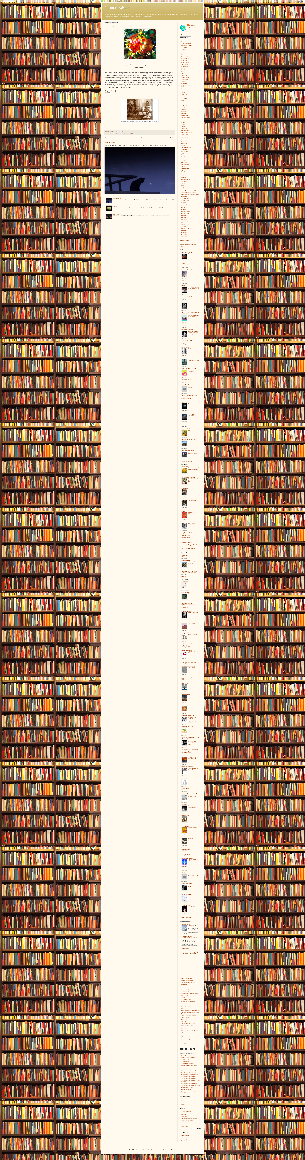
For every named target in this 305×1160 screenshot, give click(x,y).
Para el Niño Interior (185, 854)
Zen (182, 1038)
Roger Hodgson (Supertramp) (188, 173)
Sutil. (189, 403)
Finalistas (190, 594)
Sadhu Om (183, 177)
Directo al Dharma (185, 924)
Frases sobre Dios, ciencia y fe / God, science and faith (190, 738)
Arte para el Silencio (186, 633)
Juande (182, 119)
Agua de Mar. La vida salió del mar (189, 1055)
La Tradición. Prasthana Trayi (188, 1001)
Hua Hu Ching (184, 105)
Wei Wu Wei (184, 232)
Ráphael (183, 170)
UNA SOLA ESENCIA (186, 540)
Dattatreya (183, 81)
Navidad (183, 145)
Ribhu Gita (183, 172)
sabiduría (183, 556)
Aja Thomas (184, 51)
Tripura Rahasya (184, 221)
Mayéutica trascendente (186, 132)
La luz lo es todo (116, 214)
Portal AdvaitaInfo (185, 1135)
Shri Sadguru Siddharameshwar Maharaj (190, 194)
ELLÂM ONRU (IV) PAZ (192, 513)
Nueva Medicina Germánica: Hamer (189, 1083)
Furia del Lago (184, 90)
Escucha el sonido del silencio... (188, 522)
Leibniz (183, 126)
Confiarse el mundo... (192, 253)
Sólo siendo (190, 838)
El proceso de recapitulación (187, 790)
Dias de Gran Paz (185, 535)
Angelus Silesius (185, 56)
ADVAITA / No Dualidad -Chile (189, 395)
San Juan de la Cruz (185, 179)
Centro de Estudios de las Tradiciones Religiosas (189, 1113)
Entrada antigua (171, 137)
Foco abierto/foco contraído (187, 381)
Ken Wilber (183, 123)
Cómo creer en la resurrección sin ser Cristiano (192, 796)
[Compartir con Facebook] (121, 131)
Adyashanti (183, 49)
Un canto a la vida (185, 694)
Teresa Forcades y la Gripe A (187, 1087)
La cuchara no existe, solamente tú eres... (189, 677)
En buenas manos (185, 1061)
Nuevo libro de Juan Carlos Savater (192, 370)
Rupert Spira (184, 1019)
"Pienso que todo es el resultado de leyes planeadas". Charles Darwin (193, 742)
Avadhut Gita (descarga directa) (188, 982)
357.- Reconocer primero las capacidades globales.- (193, 316)
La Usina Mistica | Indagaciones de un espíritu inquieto (189, 750)
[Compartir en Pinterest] (123, 131)
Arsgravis (183, 1104)
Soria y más (183, 1101)
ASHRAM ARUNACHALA (188, 358)
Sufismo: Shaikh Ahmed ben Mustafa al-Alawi (190, 1031)
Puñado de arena (191, 623)
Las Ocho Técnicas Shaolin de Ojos (189, 1065)
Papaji (182, 153)
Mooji (182, 141)
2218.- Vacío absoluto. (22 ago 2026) (193, 562)
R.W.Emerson (184, 162)
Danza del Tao (184, 848)
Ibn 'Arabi (183, 109)
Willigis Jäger (184, 234)
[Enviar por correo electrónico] (117, 131)
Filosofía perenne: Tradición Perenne (189, 993)
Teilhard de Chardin (185, 211)
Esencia (183, 280)
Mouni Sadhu (184, 143)
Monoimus (183, 140)
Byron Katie (184, 70)
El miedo (114, 206)
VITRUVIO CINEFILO (187, 767)
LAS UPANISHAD (185, 1003)
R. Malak (183, 160)
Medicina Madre (185, 853)
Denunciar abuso (184, 240)
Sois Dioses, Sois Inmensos (187, 661)
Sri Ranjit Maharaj (185, 200)
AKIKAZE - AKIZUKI (187, 252)
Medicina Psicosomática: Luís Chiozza (189, 1071)
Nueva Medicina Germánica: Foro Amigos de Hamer (190, 1080)
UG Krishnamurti (185, 225)
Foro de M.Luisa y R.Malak (187, 1137)
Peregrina (183, 778)
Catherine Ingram (185, 72)
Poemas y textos (185, 788)
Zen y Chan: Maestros (186, 1039)
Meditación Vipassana (186, 936)
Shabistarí (183, 189)
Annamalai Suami (185, 58)
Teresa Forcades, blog (186, 1089)
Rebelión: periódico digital (187, 1120)
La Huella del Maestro (186, 385)
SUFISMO (183, 202)
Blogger (174, 1149)
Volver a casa (191, 925)
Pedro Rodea (184, 157)
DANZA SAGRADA (192, 906)
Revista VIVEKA (185, 1017)
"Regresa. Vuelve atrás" (187, 542)
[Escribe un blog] (118, 131)
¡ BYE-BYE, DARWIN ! (187, 894)
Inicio (141, 137)
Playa (182, 679)
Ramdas (183, 166)
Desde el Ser (184, 402)
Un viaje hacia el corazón (187, 1122)
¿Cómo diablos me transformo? (189, 793)
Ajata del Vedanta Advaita (187, 450)
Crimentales (183, 1116)
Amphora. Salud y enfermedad (188, 1057)
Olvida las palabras (110, 142)
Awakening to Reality (186, 603)
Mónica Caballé (184, 138)
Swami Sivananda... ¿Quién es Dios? (192, 524)
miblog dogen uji (185, 560)
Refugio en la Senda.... (186, 650)
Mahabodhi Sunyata (185, 1006)
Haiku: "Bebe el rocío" (193, 667)
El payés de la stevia (185, 1059)
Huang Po (183, 107)
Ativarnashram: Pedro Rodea (187, 980)
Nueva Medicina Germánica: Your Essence (190, 1085)
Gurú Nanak (184, 98)
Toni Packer (184, 217)
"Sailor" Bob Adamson (186, 43)
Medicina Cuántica (185, 1069)
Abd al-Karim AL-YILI (186, 45)
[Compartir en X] (120, 131)
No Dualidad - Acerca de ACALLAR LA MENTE (193, 287)
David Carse (184, 83)
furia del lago (184, 488)
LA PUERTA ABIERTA (187, 611)
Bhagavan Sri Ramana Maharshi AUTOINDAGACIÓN (189, 545)
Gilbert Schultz (184, 94)
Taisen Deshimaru (185, 207)
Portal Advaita (184, 1141)
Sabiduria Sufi (184, 622)
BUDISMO (183, 68)
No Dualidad (184, 466)
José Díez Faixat (184, 115)
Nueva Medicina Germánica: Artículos (189, 1072)
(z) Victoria (192, 25)
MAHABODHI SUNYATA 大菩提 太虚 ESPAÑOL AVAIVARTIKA (189, 952)
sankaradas (184, 499)
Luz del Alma (184, 837)
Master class (190, 348)
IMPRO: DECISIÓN (185, 849)
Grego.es (183, 576)
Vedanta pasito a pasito (187, 270)
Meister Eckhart (184, 134)
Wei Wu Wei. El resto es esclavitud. (193, 386)
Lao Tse (183, 124)
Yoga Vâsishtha (184, 236)
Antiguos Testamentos (186, 1111)
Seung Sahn (183, 187)
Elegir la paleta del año (186, 752)
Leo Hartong (184, 128)
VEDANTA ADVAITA (129, 133)
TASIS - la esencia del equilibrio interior (189, 510)
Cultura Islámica (185, 988)
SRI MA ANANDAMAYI (187, 1025)
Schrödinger (184, 181)
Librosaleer (183, 1102)
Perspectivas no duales (186, 461)
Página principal (184, 1126)
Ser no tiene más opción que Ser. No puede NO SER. (193, 480)
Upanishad (183, 226)
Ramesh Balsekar (185, 168)
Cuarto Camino (184, 79)
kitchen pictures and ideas (192, 817)
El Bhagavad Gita (185, 991)
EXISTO (183, 286)
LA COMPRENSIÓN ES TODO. (189, 369)
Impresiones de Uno (186, 379)
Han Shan (183, 104)
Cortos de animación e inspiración (188, 662)
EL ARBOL (190, 779)
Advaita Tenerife (185, 347)
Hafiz (182, 100)
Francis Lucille (184, 89)
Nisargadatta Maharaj (114, 133)
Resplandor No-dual (186, 429)
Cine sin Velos (184, 873)
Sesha (182, 185)
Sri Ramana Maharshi (186, 198)
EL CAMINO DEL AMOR (187, 727)
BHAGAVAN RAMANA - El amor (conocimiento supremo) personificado (193, 332)
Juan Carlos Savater (185, 117)
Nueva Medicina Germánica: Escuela (189, 1074)
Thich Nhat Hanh (185, 213)
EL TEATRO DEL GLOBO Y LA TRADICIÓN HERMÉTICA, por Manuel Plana (192, 719)
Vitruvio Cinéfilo (185, 1099)
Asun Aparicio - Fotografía (187, 705)
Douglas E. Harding (185, 85)
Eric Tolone (183, 87)
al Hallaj (183, 53)
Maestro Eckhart (185, 1005)
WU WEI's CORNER (186, 413)
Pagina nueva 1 (185, 948)
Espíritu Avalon (185, 756)
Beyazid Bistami (184, 66)
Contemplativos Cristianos (187, 986)
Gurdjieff (183, 96)
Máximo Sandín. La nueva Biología (189, 1118)
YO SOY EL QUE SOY (187, 330)
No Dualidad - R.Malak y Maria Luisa (189, 341)
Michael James (184, 136)
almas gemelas (184, 869)
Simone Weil (184, 196)
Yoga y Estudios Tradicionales (188, 296)
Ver (182, 326)
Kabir (182, 121)
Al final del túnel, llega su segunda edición (193, 806)
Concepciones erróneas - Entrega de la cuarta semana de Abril (189, 397)
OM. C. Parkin (184, 151)
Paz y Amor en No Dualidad (188, 548)
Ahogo (183, 343)
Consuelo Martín (185, 77)
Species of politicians (192, 634)
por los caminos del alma (187, 858)
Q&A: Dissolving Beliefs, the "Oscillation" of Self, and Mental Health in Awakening (190, 606)
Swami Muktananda (185, 206)
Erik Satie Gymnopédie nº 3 (193, 613)
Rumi (182, 175)
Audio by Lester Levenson (187, 425)
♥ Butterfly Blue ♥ (185, 592)
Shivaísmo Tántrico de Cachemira (188, 192)
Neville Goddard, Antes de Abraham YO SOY (193, 452)
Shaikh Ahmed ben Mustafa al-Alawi (189, 190)
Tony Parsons (184, 219)
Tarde (182, 282)
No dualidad (121, 133)
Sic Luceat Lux (185, 815)
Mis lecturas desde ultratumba (192, 885)
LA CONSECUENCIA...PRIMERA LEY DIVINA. (193, 361)
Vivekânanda (184, 230)
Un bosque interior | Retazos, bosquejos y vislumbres (188, 644)
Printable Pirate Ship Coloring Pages (189, 298)
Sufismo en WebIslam (186, 1027)
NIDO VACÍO (191, 441)
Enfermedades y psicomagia (187, 1063)
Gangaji (183, 92)
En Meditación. (185, 826)
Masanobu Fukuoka (185, 130)
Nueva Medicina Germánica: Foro (188, 1076)
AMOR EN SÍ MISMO (193, 728)
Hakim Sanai (184, 102)
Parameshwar (184, 155)
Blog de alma (184, 581)
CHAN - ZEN (184, 73)
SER (189, 430)
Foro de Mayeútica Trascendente (188, 1139)
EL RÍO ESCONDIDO (186, 917)
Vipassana (183, 1036)
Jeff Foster (183, 113)
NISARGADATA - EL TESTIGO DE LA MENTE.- (190, 313)
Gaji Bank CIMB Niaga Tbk (193, 652)
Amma (182, 55)
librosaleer (183, 804)
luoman (160, 1149)
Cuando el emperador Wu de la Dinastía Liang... (193, 468)
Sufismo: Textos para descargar (188, 1034)
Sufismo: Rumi (184, 1029)
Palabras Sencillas (185, 537)
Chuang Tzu (184, 75)
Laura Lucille (184, 424)
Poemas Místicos (185, 158)
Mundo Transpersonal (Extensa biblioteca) (190, 1010)
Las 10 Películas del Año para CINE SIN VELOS (193, 874)
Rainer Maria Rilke (185, 164)
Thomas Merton (184, 215)
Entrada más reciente (109, 137)
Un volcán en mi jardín (186, 646)
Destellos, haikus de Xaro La (188, 666)
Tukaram (183, 223)
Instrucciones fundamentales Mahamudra (187, 265)
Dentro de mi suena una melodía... (193, 860)
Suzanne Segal (184, 204)
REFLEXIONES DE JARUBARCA (189, 571)
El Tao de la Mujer (186, 905)
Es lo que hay (184, 325)
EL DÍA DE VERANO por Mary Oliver (190, 578)
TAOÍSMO (183, 209)
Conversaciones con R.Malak (188, 477)
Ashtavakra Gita (184, 64)
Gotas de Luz (184, 683)
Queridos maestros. (192, 500)
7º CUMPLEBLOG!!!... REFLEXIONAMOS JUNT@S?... (193, 759)
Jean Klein (183, 111)
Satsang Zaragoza (185, 302)
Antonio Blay (184, 60)
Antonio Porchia (185, 62)
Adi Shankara (184, 47)
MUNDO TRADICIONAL (187, 716)
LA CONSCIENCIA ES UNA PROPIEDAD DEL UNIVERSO (193, 416)
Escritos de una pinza (186, 883)
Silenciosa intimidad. (192, 827)
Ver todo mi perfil (191, 27)
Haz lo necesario (185, 462)
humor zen (184, 555)
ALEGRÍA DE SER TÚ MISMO (189, 439)
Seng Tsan (183, 183)
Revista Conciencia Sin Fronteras (188, 1015)
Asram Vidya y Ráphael (186, 978)
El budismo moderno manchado (188, 937)
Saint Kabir (183, 1021)
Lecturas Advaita (117, 7)
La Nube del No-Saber (186, 999)
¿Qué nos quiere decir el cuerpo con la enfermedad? (189, 1091)
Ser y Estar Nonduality (187, 533)
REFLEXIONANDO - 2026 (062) (188, 572)
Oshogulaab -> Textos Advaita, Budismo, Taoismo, (190, 1013)
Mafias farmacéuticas (186, 1067)
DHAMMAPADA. (192, 303)
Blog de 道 (183, 263)
